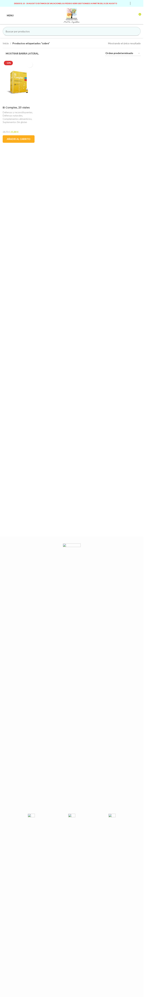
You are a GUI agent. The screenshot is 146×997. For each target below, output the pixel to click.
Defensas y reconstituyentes (17, 112)
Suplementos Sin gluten (15, 122)
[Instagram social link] (138, 3)
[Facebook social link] (134, 3)
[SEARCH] (136, 31)
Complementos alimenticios (17, 119)
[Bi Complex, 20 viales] (19, 82)
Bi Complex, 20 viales (16, 107)
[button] (19, 139)
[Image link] (72, 676)
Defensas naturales (12, 115)
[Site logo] (72, 15)
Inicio (6, 43)
